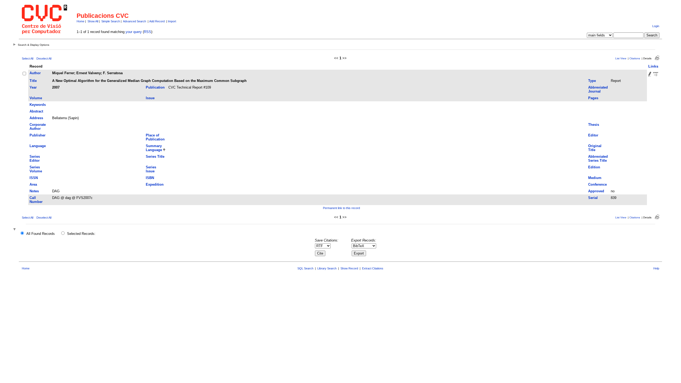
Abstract (36, 111)
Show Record (349, 268)
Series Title (155, 157)
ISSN (34, 178)
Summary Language (154, 148)
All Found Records (40, 234)
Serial (593, 198)
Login (655, 26)
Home (80, 21)
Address (36, 118)
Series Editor (35, 159)
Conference (597, 184)
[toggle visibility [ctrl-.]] (15, 229)
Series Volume (36, 169)
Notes (34, 191)
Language (38, 146)
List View (620, 58)
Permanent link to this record (341, 208)
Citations (634, 58)
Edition (594, 167)
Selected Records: (81, 234)
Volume (36, 98)
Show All (93, 21)
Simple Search (110, 21)
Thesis (593, 125)
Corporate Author (38, 127)
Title (33, 81)
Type (592, 81)
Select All (27, 58)
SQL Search (305, 268)
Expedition (155, 184)
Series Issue (151, 169)
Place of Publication (155, 137)
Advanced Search (134, 21)
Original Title (594, 148)
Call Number (36, 200)
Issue (150, 98)
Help (656, 268)
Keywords (38, 105)
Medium (594, 178)
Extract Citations (372, 268)
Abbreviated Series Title (598, 159)
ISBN (150, 178)
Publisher (37, 135)
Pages (593, 98)
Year (33, 87)
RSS (147, 32)
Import (172, 21)
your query (134, 32)
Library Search (327, 268)
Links (653, 66)
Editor (593, 135)
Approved (596, 191)
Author (35, 73)
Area (33, 184)
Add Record (157, 21)
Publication (155, 87)
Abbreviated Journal (598, 89)
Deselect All (43, 58)
